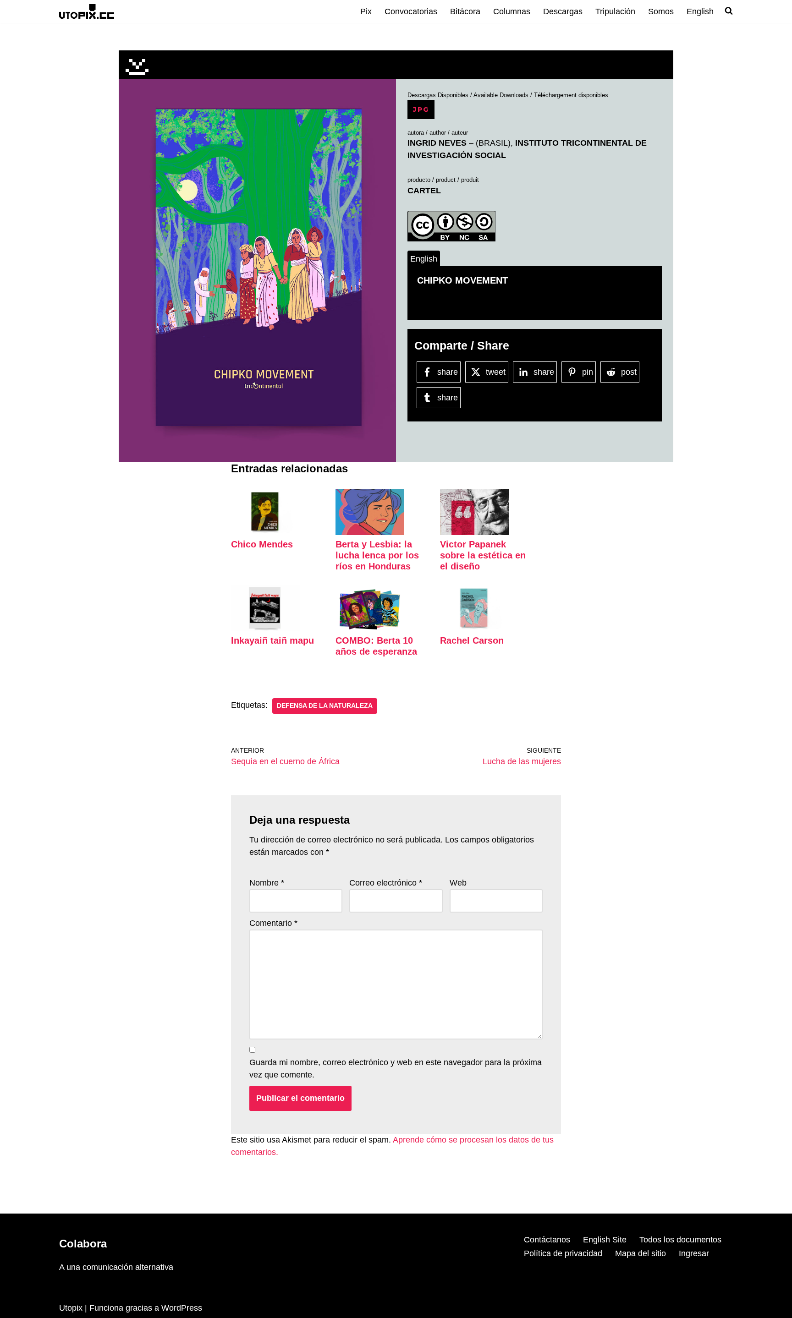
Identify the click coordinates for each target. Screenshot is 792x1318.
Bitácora (465, 11)
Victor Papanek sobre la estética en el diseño (483, 555)
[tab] (423, 259)
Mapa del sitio (640, 1253)
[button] (257, 263)
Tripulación (615, 11)
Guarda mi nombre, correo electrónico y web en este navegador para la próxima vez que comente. (395, 1068)
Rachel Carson (472, 640)
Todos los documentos (680, 1239)
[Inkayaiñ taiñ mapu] (265, 628)
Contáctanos (547, 1239)
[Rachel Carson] (474, 628)
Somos (661, 11)
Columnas (511, 11)
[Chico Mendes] (265, 532)
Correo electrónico (385, 882)
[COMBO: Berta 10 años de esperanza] (370, 628)
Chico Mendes (262, 544)
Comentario (273, 923)
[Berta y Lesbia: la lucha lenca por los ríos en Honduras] (370, 532)
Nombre (266, 882)
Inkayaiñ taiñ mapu (272, 640)
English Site (605, 1239)
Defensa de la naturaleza (325, 705)
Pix (366, 11)
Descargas (563, 11)
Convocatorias (411, 11)
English (700, 11)
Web (458, 882)
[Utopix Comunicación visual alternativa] (86, 11)
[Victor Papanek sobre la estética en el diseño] (474, 532)
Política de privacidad (563, 1253)
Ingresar (694, 1253)
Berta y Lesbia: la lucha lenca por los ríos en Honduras (377, 555)
